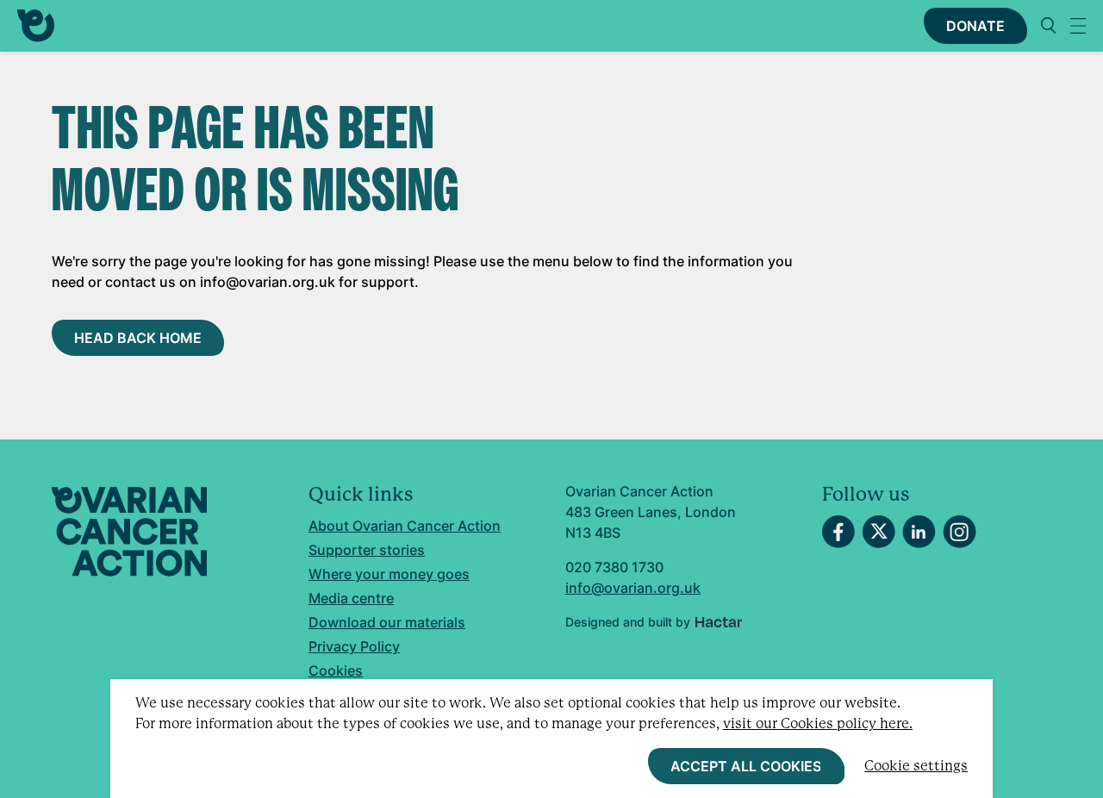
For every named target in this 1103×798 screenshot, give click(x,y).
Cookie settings (916, 765)
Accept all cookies (745, 766)
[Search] (1048, 25)
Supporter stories (366, 549)
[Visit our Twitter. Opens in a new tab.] (878, 531)
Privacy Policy (354, 646)
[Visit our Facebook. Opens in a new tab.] (838, 531)
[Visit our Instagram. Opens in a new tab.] (959, 531)
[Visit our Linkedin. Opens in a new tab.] (919, 531)
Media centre (351, 598)
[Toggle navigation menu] (1078, 26)
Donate (975, 25)
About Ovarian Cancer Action (404, 525)
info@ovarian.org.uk (633, 587)
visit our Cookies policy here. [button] (818, 723)
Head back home (138, 337)
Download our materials (386, 622)
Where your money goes (389, 574)
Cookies (335, 670)
